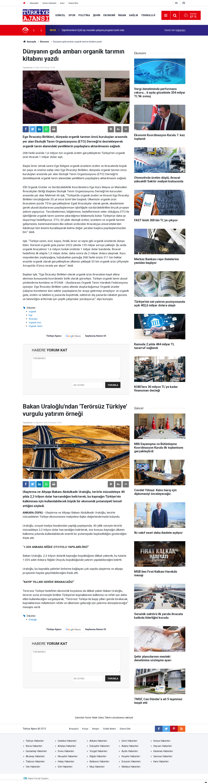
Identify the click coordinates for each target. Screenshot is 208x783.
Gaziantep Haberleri (36, 751)
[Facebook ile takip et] (158, 729)
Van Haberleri (33, 766)
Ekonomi (109, 15)
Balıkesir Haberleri (99, 761)
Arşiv (62, 3)
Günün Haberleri (49, 3)
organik (32, 311)
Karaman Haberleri (163, 751)
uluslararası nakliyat (122, 717)
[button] (111, 129)
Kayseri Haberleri (162, 746)
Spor (72, 15)
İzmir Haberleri (129, 740)
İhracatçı (33, 318)
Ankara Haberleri (98, 740)
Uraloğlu (33, 619)
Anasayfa (31, 41)
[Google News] (73, 336)
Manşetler (34, 3)
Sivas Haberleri (66, 751)
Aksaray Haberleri (35, 756)
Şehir (96, 15)
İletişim (95, 729)
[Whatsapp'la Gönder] (46, 129)
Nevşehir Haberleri (68, 756)
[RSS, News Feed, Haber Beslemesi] (181, 729)
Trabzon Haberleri (35, 761)
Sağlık (133, 15)
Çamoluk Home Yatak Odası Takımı (93, 717)
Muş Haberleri (97, 766)
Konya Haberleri (161, 740)
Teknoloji (148, 15)
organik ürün (35, 322)
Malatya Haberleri (131, 766)
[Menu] (166, 15)
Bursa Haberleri (34, 746)
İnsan (122, 15)
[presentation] (33, 30)
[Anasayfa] (24, 3)
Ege (30, 315)
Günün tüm (174, 30)
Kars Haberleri (161, 761)
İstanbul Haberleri (67, 740)
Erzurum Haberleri (131, 761)
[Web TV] (176, 3)
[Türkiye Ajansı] (36, 15)
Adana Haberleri (130, 746)
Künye (85, 729)
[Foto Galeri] (183, 3)
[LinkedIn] (39, 129)
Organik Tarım (35, 326)
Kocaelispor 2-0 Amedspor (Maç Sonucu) (84, 30)
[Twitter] (33, 129)
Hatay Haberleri (66, 761)
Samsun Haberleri (162, 756)
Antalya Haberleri (67, 746)
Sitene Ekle (73, 3)
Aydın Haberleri (130, 751)
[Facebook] (26, 129)
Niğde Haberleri (98, 756)
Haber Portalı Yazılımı (38, 778)
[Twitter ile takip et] (166, 729)
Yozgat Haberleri (98, 751)
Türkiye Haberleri (35, 740)
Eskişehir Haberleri (100, 746)
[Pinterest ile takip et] (174, 729)
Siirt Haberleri (65, 766)
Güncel (60, 15)
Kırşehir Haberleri (131, 756)
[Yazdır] (54, 129)
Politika (84, 15)
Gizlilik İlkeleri (109, 729)
